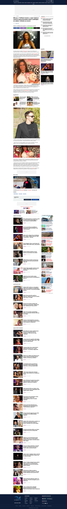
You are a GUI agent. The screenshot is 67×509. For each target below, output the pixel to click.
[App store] (44, 498)
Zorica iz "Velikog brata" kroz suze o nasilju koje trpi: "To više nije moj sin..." (22, 212)
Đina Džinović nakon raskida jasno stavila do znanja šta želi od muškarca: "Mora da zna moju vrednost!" (31, 333)
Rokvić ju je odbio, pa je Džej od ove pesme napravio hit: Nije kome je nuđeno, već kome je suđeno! (31, 356)
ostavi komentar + (35, 199)
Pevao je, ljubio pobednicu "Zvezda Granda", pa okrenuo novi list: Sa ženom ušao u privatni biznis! (31, 446)
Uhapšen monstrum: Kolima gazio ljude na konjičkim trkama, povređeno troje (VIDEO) (48, 19)
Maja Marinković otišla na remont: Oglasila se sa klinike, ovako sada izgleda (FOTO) (48, 33)
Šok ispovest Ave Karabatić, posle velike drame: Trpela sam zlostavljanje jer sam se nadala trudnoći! (30, 398)
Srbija (49, 2)
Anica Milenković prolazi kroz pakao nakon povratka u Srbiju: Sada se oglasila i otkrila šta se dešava (31, 381)
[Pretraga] (46, 1)
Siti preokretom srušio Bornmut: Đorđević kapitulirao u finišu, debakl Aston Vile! (48, 26)
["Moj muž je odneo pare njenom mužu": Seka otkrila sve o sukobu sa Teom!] (18, 374)
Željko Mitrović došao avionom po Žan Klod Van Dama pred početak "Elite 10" (30, 260)
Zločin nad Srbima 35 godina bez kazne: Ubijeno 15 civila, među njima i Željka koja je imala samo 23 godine (48, 29)
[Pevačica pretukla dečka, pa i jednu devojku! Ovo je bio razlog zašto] (18, 431)
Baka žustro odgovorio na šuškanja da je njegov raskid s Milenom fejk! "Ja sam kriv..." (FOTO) (47, 72)
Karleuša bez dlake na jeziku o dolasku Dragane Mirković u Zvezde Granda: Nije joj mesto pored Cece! (31, 471)
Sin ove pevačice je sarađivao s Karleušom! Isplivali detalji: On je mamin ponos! (30, 228)
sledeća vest (34, 210)
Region (36, 499)
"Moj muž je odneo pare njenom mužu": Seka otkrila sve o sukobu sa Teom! (31, 373)
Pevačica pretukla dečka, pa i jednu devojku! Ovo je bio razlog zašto (31, 430)
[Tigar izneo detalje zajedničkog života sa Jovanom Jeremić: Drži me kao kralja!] (18, 314)
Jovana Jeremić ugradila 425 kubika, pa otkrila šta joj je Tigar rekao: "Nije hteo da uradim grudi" (31, 340)
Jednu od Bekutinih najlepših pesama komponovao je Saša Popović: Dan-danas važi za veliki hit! (31, 487)
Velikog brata (25, 51)
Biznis (43, 2)
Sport (26, 2)
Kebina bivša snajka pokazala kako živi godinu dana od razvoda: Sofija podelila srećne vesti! (35, 212)
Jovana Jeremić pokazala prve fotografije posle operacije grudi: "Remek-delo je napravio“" (30, 405)
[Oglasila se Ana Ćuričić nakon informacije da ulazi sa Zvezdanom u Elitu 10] (18, 278)
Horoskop (52, 2)
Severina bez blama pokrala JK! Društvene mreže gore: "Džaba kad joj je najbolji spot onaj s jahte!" (31, 304)
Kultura (46, 2)
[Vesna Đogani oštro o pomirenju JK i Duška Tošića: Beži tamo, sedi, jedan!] (18, 245)
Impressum (24, 505)
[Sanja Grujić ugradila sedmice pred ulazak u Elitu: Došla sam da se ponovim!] (18, 270)
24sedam (29, 190)
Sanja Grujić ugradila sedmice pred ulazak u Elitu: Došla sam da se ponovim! (31, 269)
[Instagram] (49, 1)
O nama (17, 505)
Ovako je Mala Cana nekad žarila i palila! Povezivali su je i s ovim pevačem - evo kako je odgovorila (30, 348)
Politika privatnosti (37, 505)
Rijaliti (24, 280)
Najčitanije (47, 16)
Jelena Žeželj (35, 53)
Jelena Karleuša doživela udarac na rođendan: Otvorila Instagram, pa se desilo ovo (31, 479)
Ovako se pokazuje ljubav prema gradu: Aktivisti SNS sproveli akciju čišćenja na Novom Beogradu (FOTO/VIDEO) (47, 60)
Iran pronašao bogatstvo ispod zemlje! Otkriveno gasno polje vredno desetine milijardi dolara (47, 23)
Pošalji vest (32, 505)
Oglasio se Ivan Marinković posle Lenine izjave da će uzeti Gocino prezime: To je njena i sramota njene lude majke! (31, 439)
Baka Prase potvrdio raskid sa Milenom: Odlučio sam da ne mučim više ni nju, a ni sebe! (31, 296)
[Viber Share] (23, 28)
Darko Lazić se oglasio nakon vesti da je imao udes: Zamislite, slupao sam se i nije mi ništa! (31, 455)
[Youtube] (28, 208)
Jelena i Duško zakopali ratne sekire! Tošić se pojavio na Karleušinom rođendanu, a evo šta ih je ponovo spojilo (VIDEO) (31, 464)
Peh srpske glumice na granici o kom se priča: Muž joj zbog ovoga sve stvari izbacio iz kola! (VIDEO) (31, 219)
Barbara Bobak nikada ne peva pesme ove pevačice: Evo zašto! (30, 252)
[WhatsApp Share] (30, 28)
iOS (19, 190)
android (22, 190)
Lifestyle (40, 2)
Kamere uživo (19, 2)
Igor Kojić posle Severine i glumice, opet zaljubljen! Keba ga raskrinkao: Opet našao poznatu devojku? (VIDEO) (36, 98)
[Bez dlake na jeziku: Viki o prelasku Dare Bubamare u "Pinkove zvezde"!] (47, 78)
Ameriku (33, 168)
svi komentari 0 (27, 199)
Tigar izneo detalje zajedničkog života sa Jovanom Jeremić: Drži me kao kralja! (31, 312)
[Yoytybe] (51, 1)
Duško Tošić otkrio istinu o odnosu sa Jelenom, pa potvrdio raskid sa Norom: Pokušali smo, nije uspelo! (31, 422)
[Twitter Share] (37, 28)
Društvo (37, 2)
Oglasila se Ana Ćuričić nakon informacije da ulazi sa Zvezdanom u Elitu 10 (31, 277)
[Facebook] (48, 1)
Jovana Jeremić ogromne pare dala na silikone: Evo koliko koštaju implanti (31, 414)
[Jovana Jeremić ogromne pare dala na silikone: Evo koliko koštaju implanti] (18, 415)
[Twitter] (52, 1)
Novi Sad (36, 502)
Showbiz (28, 2)
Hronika (34, 2)
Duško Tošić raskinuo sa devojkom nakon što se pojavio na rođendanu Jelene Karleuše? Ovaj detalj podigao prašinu (31, 289)
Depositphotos (49, 505)
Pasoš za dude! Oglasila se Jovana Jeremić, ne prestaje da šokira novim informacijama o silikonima (31, 321)
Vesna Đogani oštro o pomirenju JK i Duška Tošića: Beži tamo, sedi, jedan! (31, 244)
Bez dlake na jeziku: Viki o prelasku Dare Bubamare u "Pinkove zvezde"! (47, 83)
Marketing (28, 505)
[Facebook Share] (16, 28)
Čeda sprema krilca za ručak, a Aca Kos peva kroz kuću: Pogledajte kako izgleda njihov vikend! (31, 389)
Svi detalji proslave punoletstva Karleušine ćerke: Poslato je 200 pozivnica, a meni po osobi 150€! (30, 364)
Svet (31, 2)
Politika (23, 2)
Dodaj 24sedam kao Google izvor (27, 30)
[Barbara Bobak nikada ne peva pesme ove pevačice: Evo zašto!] (18, 253)
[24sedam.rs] (16, 1)
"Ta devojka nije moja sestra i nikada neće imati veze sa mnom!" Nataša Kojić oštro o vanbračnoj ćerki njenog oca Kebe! (23, 103)
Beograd (36, 498)
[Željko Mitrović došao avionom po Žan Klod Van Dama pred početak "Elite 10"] (18, 262)
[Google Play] (49, 498)
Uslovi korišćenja (43, 505)
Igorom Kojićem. (26, 90)
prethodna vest (21, 210)
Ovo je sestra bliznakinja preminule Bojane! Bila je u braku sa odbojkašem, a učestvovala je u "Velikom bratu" (36, 103)
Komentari (51, 16)
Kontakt (20, 505)
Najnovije (15, 2)
